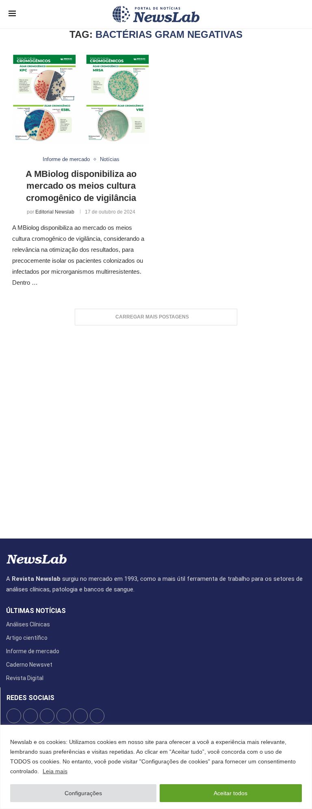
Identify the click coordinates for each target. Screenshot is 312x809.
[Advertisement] (156, 428)
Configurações (83, 793)
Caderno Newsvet (29, 664)
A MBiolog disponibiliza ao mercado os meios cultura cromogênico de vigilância (81, 186)
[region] (156, 767)
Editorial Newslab (54, 212)
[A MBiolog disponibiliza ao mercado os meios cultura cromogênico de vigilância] (81, 99)
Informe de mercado (32, 651)
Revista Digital (24, 678)
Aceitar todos (230, 793)
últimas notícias (36, 611)
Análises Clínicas (28, 624)
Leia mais (55, 771)
